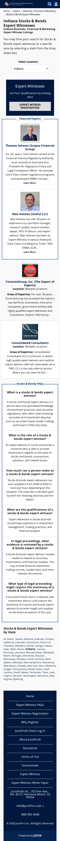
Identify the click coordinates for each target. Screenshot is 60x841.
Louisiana (20, 653)
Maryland (48, 653)
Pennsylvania (20, 669)
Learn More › (30, 183)
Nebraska (17, 662)
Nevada (22, 666)
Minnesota (28, 656)
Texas (45, 672)
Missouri (40, 656)
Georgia (39, 646)
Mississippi (10, 659)
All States (8, 639)
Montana (21, 659)
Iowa (6, 649)
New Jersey (48, 662)
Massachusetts (34, 653)
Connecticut (32, 642)
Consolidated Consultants (30, 343)
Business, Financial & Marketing (39, 11)
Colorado (20, 642)
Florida (30, 646)
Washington (29, 676)
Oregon (8, 669)
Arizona (49, 639)
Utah (52, 672)
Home (7, 11)
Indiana (16, 11)
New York (32, 666)
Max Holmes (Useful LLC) (30, 214)
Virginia (8, 676)
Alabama (28, 639)
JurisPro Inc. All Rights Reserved (34, 823)
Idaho (13, 649)
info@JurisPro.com (28, 806)
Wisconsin (42, 676)
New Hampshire (32, 662)
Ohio (41, 666)
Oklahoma (50, 666)
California (9, 642)
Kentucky (8, 653)
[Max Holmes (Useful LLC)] (30, 201)
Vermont (17, 676)
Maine (7, 656)
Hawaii (48, 646)
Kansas (41, 649)
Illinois (20, 649)
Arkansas (39, 639)
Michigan (16, 656)
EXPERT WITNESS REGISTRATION (30, 106)
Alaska (18, 639)
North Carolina (36, 659)
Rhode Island (35, 669)
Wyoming (18, 679)
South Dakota (21, 672)
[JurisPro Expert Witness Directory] (23, 4)
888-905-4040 (30, 814)
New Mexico (10, 666)
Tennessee (35, 672)
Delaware (20, 646)
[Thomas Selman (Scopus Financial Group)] (30, 133)
